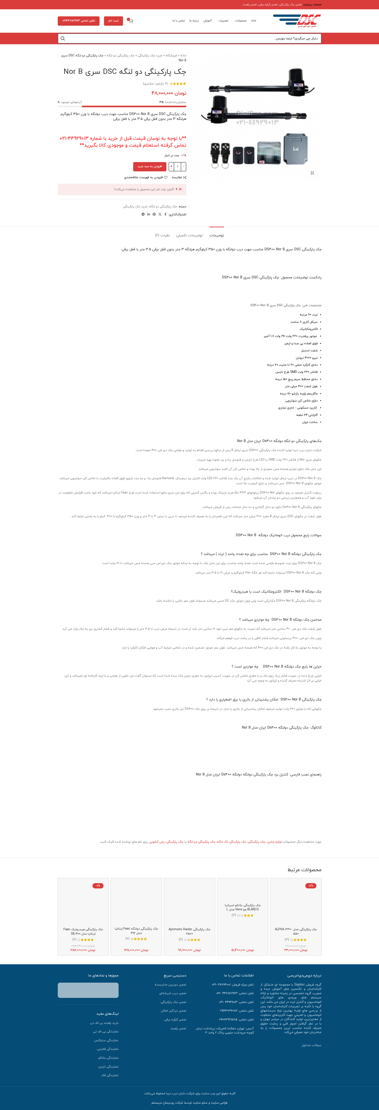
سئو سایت (200, 1103)
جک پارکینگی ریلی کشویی (166, 842)
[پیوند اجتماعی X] (160, 214)
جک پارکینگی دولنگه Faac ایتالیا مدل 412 (136, 931)
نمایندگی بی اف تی (106, 1032)
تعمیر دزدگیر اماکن (173, 1011)
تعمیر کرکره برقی (268, 4)
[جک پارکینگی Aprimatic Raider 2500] (189, 903)
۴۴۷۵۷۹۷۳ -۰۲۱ (226, 993)
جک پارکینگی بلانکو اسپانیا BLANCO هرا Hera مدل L (243, 907)
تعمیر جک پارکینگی (290, 4)
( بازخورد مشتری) (155, 83)
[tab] (216, 233)
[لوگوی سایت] (297, 21)
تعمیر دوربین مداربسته (170, 985)
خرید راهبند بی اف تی (104, 1023)
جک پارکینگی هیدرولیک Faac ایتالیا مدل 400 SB (83, 931)
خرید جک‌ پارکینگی (150, 56)
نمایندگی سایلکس (106, 1040)
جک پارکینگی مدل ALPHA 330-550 (296, 931)
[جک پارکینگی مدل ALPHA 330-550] (296, 903)
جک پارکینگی (256, 842)
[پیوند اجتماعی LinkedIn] (148, 214)
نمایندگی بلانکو (108, 1058)
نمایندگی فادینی (108, 1049)
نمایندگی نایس (108, 1067)
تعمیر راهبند (250, 4)
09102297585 (228, 1020)
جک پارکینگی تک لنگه (231, 842)
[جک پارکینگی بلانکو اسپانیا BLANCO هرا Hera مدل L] (243, 891)
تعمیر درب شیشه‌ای (172, 993)
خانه (183, 56)
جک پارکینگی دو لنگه (121, 56)
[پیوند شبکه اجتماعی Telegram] (143, 214)
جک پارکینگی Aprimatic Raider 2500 (189, 931)
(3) (287, 939)
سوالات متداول (311, 1045)
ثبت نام (113, 21)
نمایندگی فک (110, 1075)
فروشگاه (171, 56)
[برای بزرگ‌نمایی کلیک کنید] (312, 172)
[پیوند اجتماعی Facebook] (165, 214)
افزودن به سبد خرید (150, 166)
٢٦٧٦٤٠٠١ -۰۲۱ (221, 985)
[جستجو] (63, 38)
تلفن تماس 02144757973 (78, 21)
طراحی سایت (219, 1103)
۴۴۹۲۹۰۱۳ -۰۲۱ (228, 1002)
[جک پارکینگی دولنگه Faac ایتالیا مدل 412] (136, 903)
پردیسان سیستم (163, 1103)
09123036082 (228, 1011)
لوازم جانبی (274, 842)
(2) (181, 939)
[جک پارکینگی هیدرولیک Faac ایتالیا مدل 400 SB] (83, 903)
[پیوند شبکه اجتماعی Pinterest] (154, 214)
